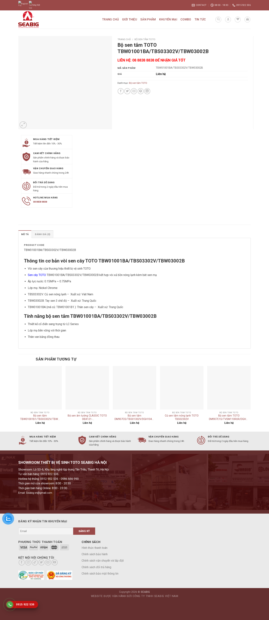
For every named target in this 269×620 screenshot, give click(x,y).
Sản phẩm (148, 19)
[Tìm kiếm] (218, 19)
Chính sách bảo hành (95, 554)
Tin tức (200, 19)
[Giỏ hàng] (247, 19)
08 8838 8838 (40, 201)
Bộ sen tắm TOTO (144, 39)
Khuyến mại (168, 19)
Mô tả (25, 234)
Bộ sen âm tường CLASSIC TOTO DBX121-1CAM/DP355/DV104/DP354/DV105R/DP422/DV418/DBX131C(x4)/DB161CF (87, 417)
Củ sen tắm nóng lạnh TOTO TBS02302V (182, 417)
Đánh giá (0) (42, 234)
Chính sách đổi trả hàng (96, 567)
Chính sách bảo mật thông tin (100, 573)
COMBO (185, 19)
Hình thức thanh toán (94, 548)
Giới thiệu (129, 19)
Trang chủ (110, 19)
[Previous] (18, 398)
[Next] (250, 398)
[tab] (24, 234)
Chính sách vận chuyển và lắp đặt (103, 560)
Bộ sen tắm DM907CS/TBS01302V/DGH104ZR (134, 417)
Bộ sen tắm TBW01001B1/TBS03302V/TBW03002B (40, 417)
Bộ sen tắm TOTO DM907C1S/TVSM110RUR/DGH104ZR (229, 417)
